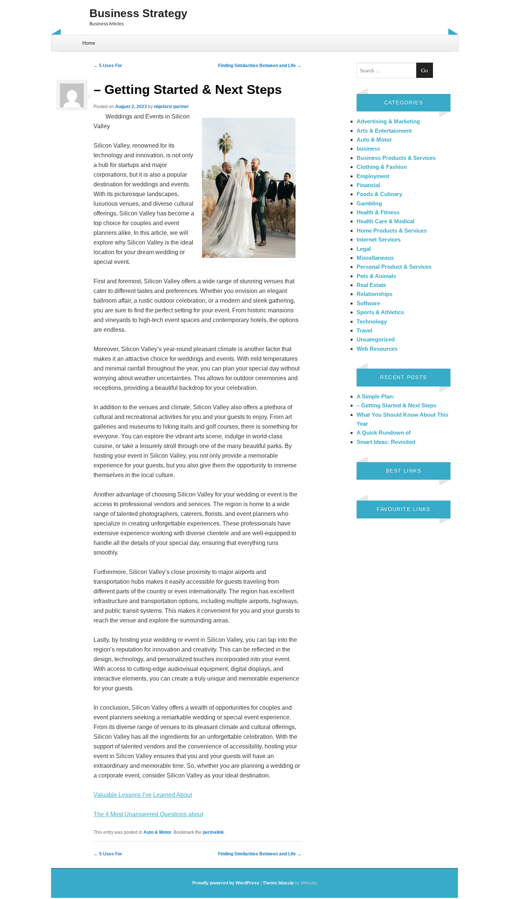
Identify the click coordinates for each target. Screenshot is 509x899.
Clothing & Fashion (382, 167)
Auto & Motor (157, 832)
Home (88, 43)
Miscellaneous (375, 258)
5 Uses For (108, 65)
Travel (364, 330)
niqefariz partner (171, 106)
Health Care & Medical (385, 221)
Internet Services (379, 239)
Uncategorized (376, 339)
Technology (372, 321)
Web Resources (377, 349)
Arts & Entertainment (384, 130)
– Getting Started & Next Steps (396, 405)
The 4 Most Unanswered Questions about (148, 814)
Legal (364, 249)
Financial (368, 185)
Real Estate (371, 285)
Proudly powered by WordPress (225, 883)
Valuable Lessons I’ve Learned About (143, 795)
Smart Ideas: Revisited (386, 442)
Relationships (374, 294)
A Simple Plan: (376, 396)
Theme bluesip (278, 883)
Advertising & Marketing (388, 121)
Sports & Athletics (380, 312)
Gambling (369, 203)
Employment (373, 176)
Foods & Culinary (379, 194)
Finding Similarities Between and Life (259, 65)
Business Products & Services (396, 158)
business (368, 148)
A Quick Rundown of (384, 432)
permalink (213, 832)
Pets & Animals (376, 276)
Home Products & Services (392, 230)
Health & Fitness (378, 212)
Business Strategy (138, 13)
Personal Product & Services (394, 267)
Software (368, 303)
